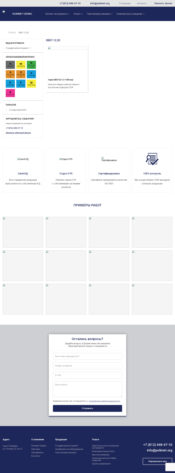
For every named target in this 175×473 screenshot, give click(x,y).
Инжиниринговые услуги (103, 451)
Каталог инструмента (56, 14)
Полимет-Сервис (38, 446)
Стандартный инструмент (17, 48)
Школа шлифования (101, 464)
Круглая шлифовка (100, 455)
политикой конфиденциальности (104, 401)
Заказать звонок (163, 3)
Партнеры (35, 449)
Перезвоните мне (157, 461)
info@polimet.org (100, 3)
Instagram (4, 455)
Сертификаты (37, 452)
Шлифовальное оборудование (69, 449)
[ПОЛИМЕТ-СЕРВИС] (4, 33)
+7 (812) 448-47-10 (70, 3)
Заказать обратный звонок (18, 133)
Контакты (141, 3)
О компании (124, 3)
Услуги (77, 14)
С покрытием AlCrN (17, 110)
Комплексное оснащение (129, 14)
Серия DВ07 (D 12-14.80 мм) (60, 80)
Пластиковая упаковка (98, 14)
